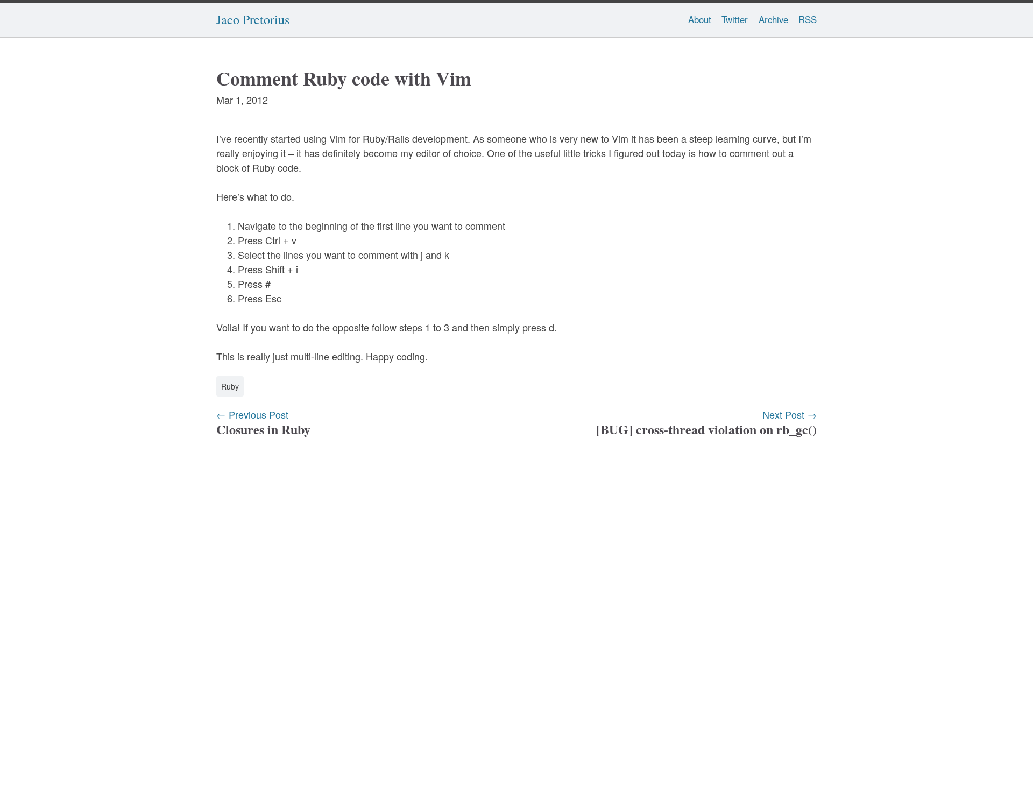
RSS (807, 19)
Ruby (230, 386)
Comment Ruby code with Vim (343, 78)
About (699, 19)
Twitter (734, 19)
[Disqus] (516, 600)
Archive (773, 19)
